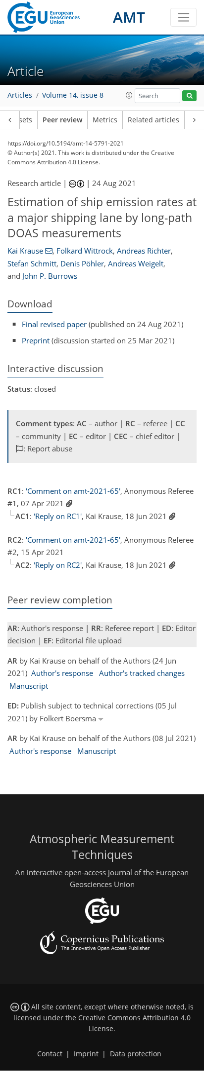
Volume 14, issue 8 (72, 95)
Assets (21, 119)
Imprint (86, 1053)
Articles (19, 95)
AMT (129, 17)
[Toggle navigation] (183, 17)
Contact (49, 1053)
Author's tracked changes (142, 673)
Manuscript (28, 686)
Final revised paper (54, 324)
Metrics (105, 119)
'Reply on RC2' (58, 565)
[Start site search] (189, 96)
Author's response (62, 673)
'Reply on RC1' (58, 516)
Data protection (135, 1053)
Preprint (36, 340)
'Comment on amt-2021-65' (73, 491)
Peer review (62, 119)
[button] (129, 95)
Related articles (153, 119)
